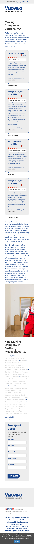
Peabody (8, 399)
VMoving (17, 509)
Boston (7, 365)
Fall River (21, 374)
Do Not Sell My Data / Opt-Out (19, 511)
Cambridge (8, 370)
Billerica (20, 363)
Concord (25, 372)
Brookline (15, 367)
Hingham (8, 381)
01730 (8, 419)
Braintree (14, 365)
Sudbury (7, 406)
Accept (17, 541)
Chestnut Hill (9, 372)
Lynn (6, 386)
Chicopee (18, 372)
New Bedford (17, 393)
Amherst (14, 358)
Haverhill (24, 379)
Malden (11, 386)
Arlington (8, 360)
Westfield (18, 411)
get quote (13, 476)
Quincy (17, 402)
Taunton (14, 406)
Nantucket (14, 390)
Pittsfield (15, 399)
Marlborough (9, 388)
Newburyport (9, 395)
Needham (8, 393)
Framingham (24, 376)
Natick (21, 390)
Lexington (17, 383)
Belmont (8, 363)
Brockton (8, 367)
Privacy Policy (8, 511)
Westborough (9, 411)
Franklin (8, 379)
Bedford (23, 360)
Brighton (21, 365)
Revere (23, 402)
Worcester (23, 413)
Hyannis (14, 381)
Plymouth (22, 399)
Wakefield (21, 406)
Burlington (23, 367)
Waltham (14, 409)
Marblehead (19, 386)
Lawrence (22, 381)
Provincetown (9, 402)
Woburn (16, 413)
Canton (16, 370)
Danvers (7, 374)
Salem (7, 404)
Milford (7, 390)
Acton (8, 358)
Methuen (25, 388)
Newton (17, 395)
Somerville (13, 404)
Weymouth (8, 413)
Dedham (14, 374)
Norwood (25, 397)
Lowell (24, 383)
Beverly (14, 363)
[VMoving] (17, 9)
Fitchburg (16, 376)
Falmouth (8, 376)
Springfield (22, 404)
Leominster (9, 383)
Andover (21, 358)
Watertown (22, 409)
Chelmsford (24, 370)
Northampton (16, 397)
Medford (18, 388)
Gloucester (16, 379)
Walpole (7, 409)
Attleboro (15, 360)
